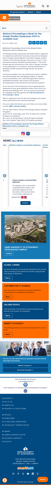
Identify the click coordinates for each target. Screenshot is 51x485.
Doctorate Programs (24, 370)
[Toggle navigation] (46, 28)
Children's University (13, 438)
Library (7, 431)
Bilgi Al (42, 479)
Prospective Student (17, 12)
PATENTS (7, 415)
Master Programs (24, 365)
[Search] (43, 6)
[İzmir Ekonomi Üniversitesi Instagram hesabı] (13, 474)
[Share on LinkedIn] (41, 42)
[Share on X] (37, 42)
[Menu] (48, 6)
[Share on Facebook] (34, 42)
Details (9, 253)
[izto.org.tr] (25, 384)
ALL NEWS (17, 140)
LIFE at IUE (8, 402)
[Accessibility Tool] (4, 480)
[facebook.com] (28, 133)
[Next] (46, 176)
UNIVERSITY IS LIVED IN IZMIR (15, 408)
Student (30, 12)
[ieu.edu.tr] (25, 5)
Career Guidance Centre (14, 435)
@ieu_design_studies (17, 106)
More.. (8, 278)
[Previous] (4, 176)
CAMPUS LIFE (9, 405)
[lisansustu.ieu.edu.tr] (25, 126)
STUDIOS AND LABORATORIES (15, 422)
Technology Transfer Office (16, 425)
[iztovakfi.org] (25, 391)
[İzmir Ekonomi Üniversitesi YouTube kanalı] (28, 474)
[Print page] (45, 42)
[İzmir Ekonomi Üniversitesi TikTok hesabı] (37, 474)
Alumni (38, 12)
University (8, 398)
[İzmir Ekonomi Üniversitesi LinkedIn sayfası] (32, 474)
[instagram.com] (23, 133)
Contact (8, 441)
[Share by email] (30, 42)
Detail (24, 203)
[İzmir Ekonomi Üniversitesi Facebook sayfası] (18, 474)
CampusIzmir (9, 418)
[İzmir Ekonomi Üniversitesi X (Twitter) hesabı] (23, 474)
